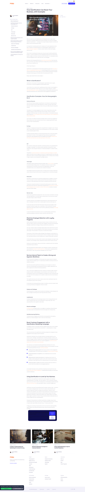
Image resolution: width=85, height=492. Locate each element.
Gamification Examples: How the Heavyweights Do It (16, 24)
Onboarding (47, 462)
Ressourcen (37, 3)
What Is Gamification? (14, 21)
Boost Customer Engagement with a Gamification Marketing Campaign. (17, 52)
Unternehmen (47, 3)
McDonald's (13, 33)
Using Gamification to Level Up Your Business (17, 55)
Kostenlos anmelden (13, 463)
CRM (30, 465)
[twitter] (60, 16)
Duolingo (12, 27)
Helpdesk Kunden (48, 460)
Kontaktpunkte (31, 470)
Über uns (62, 458)
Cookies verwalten (18, 488)
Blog (61, 462)
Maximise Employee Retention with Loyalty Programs (17, 38)
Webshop (30, 484)
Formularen (31, 472)
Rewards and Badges (14, 47)
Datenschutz (42, 489)
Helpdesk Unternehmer (49, 458)
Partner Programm (64, 463)
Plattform (31, 3)
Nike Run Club (13, 35)
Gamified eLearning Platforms (16, 49)
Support (46, 463)
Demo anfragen (64, 3)
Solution (26, 3)
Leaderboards (13, 45)
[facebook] (62, 16)
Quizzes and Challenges (15, 43)
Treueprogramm (31, 458)
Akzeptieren (6, 488)
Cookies (48, 489)
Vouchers (30, 463)
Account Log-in (47, 477)
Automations (31, 467)
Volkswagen (13, 31)
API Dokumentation (64, 477)
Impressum (54, 489)
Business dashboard (32, 477)
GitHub (62, 480)
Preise (42, 3)
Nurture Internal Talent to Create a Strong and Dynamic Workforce (16, 41)
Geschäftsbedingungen (33, 489)
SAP (11, 29)
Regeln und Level (32, 460)
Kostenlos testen (72, 3)
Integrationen (31, 480)
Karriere (62, 460)
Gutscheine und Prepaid (33, 462)
